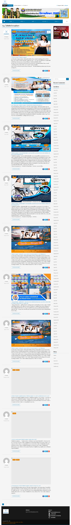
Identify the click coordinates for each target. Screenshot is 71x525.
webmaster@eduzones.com (55, 512)
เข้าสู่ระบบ (66, 5)
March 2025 (55, 137)
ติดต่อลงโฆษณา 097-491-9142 (56, 515)
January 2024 (56, 176)
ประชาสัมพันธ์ (53, 517)
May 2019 (55, 331)
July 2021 (55, 259)
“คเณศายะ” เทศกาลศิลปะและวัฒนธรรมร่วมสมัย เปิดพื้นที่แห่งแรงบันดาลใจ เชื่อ (26, 5)
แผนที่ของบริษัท (53, 514)
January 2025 (56, 142)
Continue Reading (16, 70)
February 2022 (56, 239)
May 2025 (55, 131)
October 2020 (56, 284)
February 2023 (56, 206)
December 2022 (56, 212)
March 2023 (55, 203)
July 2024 (55, 159)
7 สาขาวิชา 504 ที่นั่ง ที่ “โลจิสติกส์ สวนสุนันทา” (19, 57)
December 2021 (56, 245)
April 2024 (55, 167)
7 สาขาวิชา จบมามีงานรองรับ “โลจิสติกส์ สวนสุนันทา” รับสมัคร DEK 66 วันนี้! (23, 439)
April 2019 (55, 333)
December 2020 (56, 278)
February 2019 (56, 339)
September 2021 (56, 253)
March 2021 (55, 270)
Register (55, 355)
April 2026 (55, 101)
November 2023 (56, 181)
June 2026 (55, 95)
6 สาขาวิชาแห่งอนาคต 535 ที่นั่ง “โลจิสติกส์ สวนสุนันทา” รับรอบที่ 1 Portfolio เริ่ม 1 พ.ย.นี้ (25, 486)
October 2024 (56, 151)
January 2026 (56, 109)
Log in (55, 358)
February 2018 (56, 347)
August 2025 (56, 123)
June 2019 (55, 328)
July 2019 (55, 325)
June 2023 (55, 195)
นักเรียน (14, 31)
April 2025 (55, 134)
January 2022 (56, 242)
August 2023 (56, 189)
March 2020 (55, 303)
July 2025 (55, 126)
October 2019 (56, 317)
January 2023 (56, 209)
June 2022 (55, 228)
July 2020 (55, 292)
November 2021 (56, 248)
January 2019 (56, 342)
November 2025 (56, 115)
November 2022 (56, 214)
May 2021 (55, 264)
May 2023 (55, 198)
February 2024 (56, 173)
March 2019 (55, 336)
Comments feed (56, 363)
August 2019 (56, 322)
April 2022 (55, 234)
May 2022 (55, 231)
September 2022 (56, 220)
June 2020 (55, 295)
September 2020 (56, 286)
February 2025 (56, 140)
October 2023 (56, 184)
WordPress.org (56, 366)
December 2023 (56, 178)
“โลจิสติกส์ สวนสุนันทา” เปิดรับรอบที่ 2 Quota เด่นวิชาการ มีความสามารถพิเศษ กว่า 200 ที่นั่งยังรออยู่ (27, 348)
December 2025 (56, 112)
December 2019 (56, 311)
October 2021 (56, 250)
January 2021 (56, 275)
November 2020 (56, 281)
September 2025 (56, 120)
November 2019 (56, 314)
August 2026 (56, 90)
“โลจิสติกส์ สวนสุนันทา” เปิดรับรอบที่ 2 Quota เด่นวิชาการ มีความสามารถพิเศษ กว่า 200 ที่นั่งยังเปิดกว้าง (28, 254)
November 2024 (56, 148)
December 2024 (56, 145)
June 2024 (55, 162)
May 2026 (55, 98)
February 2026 (56, 106)
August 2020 (56, 289)
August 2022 (56, 223)
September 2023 (56, 187)
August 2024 (56, 156)
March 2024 (55, 170)
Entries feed (55, 360)
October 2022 (56, 217)
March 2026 (55, 104)
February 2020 (56, 306)
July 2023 (55, 192)
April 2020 (55, 300)
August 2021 (56, 256)
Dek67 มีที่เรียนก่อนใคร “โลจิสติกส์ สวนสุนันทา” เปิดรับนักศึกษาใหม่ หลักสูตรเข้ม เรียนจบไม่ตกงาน (26, 105)
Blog (14, 79)
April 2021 (55, 267)
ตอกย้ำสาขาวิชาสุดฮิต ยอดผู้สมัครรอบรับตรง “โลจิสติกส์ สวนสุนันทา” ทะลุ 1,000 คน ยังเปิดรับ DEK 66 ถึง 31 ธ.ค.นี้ (30, 396)
